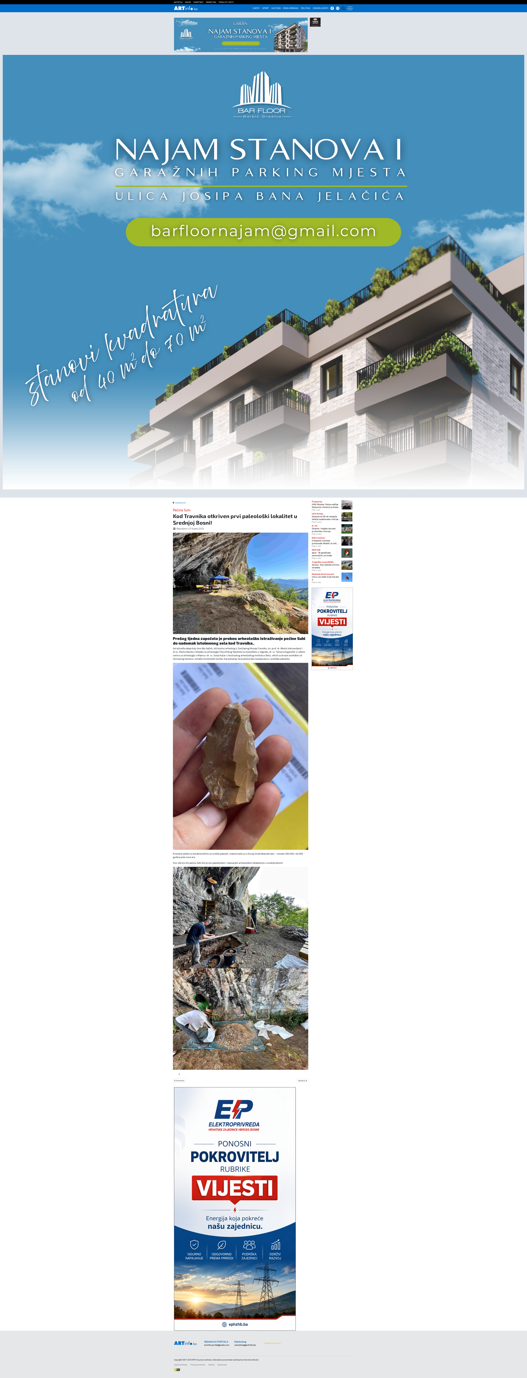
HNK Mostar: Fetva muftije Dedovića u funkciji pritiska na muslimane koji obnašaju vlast (325, 505)
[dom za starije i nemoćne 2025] (241, 34)
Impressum (222, 1365)
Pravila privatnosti (197, 1365)
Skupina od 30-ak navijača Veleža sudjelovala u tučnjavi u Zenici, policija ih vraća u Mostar (326, 517)
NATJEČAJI (178, 2)
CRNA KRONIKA (290, 8)
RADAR (188, 2)
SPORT (265, 8)
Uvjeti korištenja (180, 1365)
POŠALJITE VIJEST (226, 2)
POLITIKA (305, 8)
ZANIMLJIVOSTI (320, 8)
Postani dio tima (273, 1343)
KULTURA (276, 8)
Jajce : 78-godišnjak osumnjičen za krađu (322, 553)
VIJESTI (256, 8)
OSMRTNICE (198, 2)
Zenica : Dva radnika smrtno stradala (325, 566)
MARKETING (211, 2)
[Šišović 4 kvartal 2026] (315, 22)
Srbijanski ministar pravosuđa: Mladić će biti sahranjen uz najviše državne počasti (324, 541)
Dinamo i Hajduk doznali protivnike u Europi (324, 529)
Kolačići (211, 1365)
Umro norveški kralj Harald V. (325, 578)
